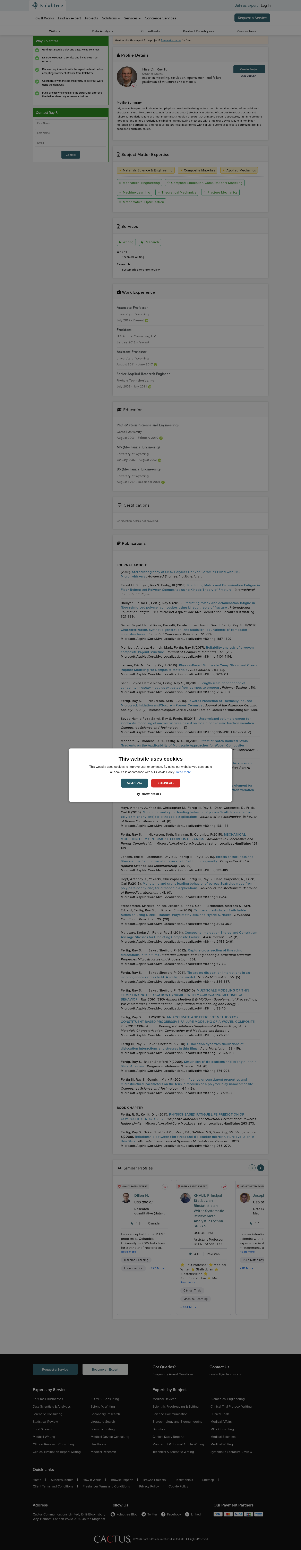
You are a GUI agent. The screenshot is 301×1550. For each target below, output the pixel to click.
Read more (183, 772)
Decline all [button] (165, 783)
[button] (150, 794)
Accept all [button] (134, 783)
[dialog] (150, 775)
